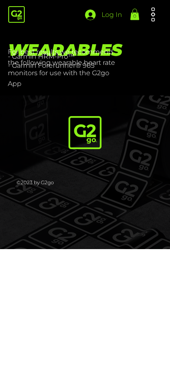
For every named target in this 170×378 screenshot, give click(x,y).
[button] (134, 14)
